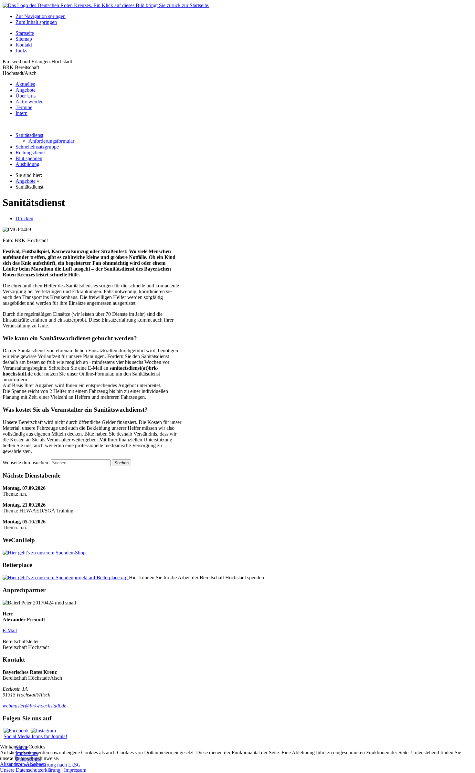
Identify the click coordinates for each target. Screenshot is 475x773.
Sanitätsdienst (29, 135)
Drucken (24, 218)
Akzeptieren (12, 764)
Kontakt (24, 44)
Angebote (26, 90)
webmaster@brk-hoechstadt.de (34, 705)
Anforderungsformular (51, 141)
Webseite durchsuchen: (27, 462)
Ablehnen (36, 764)
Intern (21, 113)
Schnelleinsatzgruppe (37, 146)
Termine (24, 107)
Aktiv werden (30, 101)
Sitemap (24, 39)
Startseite (25, 33)
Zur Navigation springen (41, 16)
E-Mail (10, 630)
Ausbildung (27, 164)
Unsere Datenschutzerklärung (30, 770)
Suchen (121, 462)
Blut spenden (29, 158)
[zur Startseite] (106, 5)
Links (21, 50)
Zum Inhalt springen (36, 22)
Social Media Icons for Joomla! (35, 736)
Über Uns (26, 95)
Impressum (75, 770)
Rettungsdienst (31, 152)
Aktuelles (25, 84)
